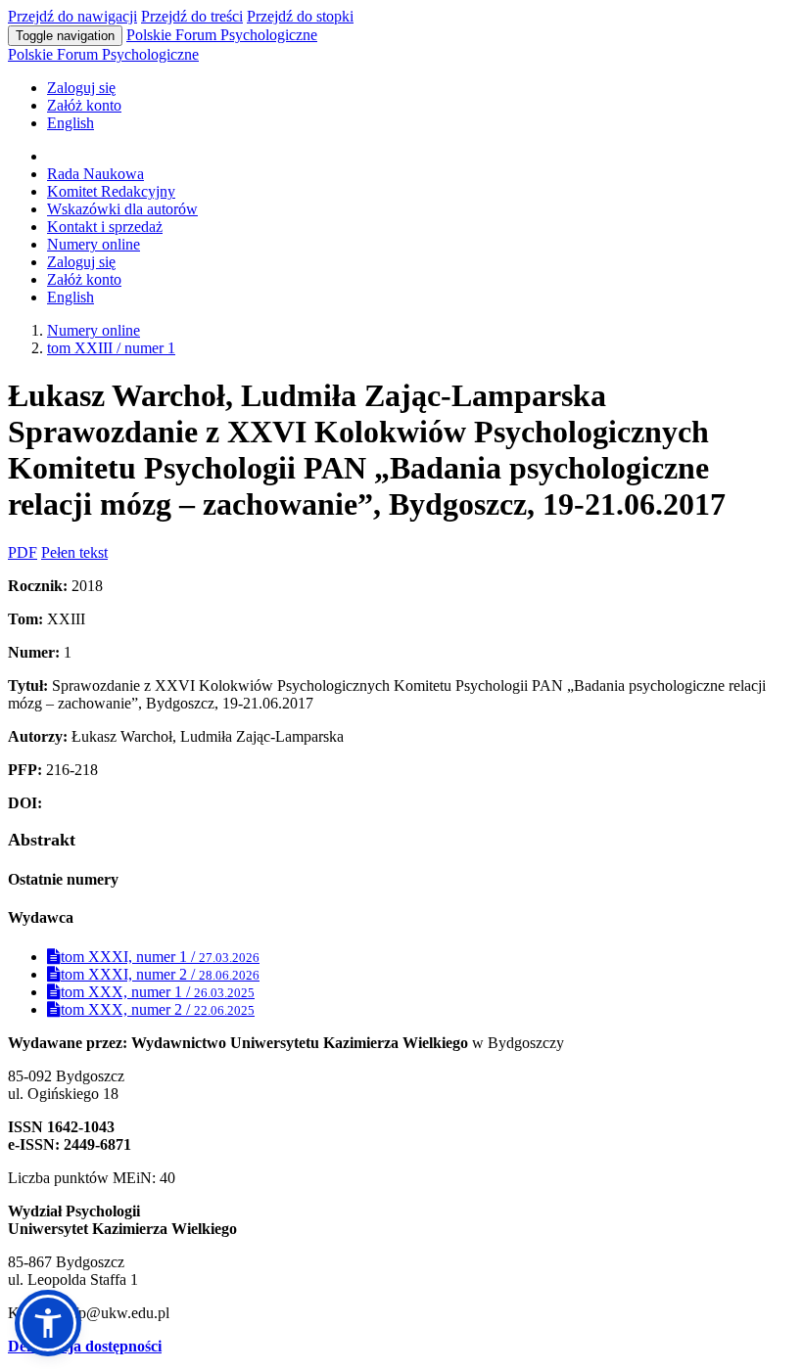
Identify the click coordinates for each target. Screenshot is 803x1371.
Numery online (93, 244)
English (70, 122)
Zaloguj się (81, 87)
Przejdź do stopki (300, 16)
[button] (48, 1323)
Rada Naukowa (95, 173)
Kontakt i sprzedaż (105, 226)
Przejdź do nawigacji (72, 16)
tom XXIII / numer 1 (111, 348)
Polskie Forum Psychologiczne (221, 34)
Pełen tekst (74, 552)
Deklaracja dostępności (85, 1346)
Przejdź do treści (192, 16)
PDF (22, 552)
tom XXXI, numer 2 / (160, 974)
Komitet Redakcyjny (111, 191)
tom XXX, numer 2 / (158, 1009)
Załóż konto (84, 105)
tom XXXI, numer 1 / (160, 956)
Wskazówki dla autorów (122, 209)
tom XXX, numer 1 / (158, 991)
